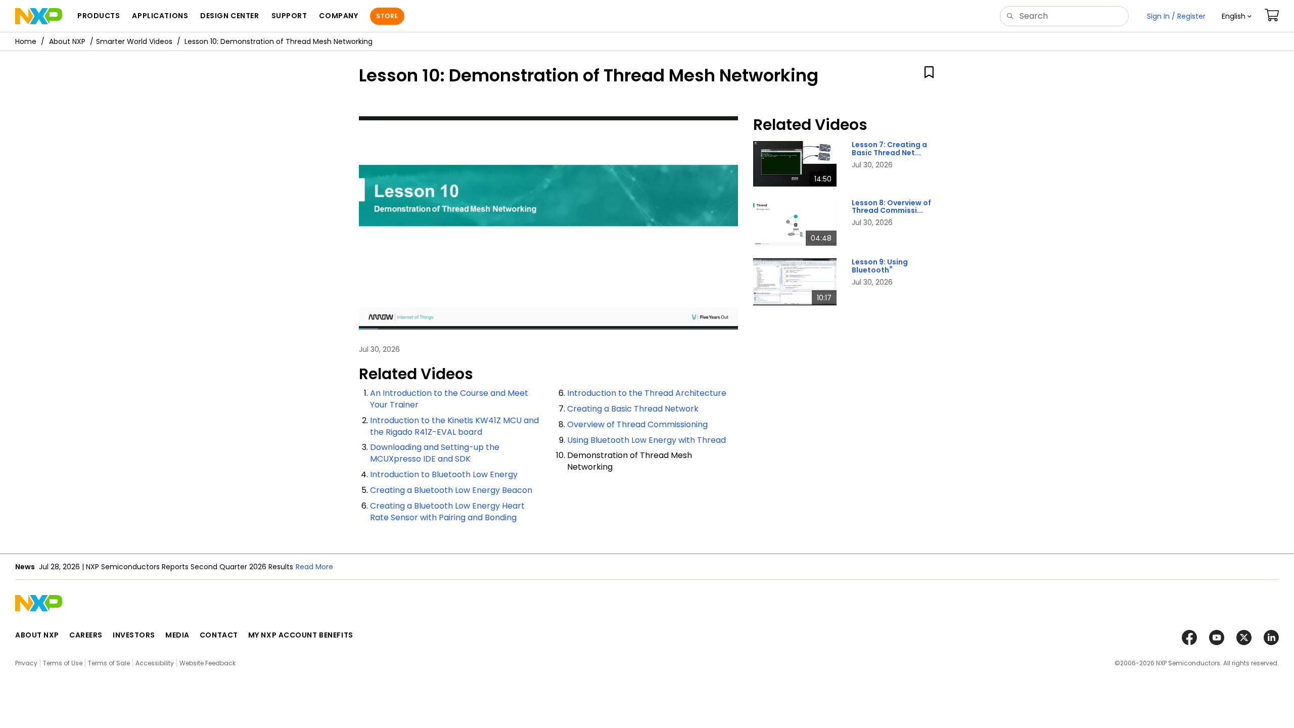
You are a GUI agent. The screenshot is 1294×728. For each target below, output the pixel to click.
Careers (86, 635)
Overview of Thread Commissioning (637, 424)
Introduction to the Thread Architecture (646, 393)
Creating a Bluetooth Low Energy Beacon (451, 490)
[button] (1237, 16)
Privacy (26, 663)
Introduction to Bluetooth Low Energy (444, 474)
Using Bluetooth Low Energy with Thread (646, 440)
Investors (134, 635)
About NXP (67, 41)
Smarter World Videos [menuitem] (134, 41)
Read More (314, 567)
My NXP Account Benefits (300, 635)
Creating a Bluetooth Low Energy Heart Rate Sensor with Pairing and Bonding (447, 511)
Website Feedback (207, 663)
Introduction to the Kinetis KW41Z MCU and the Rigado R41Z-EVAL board (454, 426)
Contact (219, 635)
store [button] (387, 16)
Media (177, 635)
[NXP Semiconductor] (38, 16)
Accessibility (154, 663)
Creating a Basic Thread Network (633, 409)
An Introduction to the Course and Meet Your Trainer (449, 399)
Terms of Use (62, 663)
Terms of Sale (109, 663)
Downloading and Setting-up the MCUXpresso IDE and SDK (434, 453)
